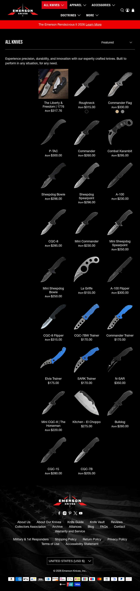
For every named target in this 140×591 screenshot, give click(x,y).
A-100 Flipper (119, 288)
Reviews (117, 522)
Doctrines (68, 15)
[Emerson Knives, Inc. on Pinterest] (70, 514)
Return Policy (92, 539)
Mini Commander (87, 241)
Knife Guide (75, 522)
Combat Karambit (120, 151)
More (90, 15)
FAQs (104, 527)
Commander (86, 151)
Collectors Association (30, 527)
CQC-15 (53, 469)
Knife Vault (97, 522)
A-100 (120, 194)
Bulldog (120, 422)
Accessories (101, 5)
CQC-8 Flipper (53, 335)
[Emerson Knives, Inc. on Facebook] (59, 514)
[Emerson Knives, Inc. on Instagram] (65, 514)
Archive (57, 527)
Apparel (76, 5)
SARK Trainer (87, 379)
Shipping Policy (65, 539)
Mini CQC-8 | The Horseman (53, 423)
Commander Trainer (120, 335)
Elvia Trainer (53, 379)
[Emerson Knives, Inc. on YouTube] (81, 514)
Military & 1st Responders (31, 539)
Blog (91, 527)
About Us (23, 522)
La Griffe (87, 288)
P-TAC (53, 151)
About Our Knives (49, 522)
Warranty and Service (70, 531)
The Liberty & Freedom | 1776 (53, 104)
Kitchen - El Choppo (87, 422)
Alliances (75, 527)
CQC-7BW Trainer (86, 335)
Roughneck (86, 103)
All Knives (52, 5)
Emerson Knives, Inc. (74, 570)
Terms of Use (50, 544)
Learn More (94, 24)
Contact (119, 527)
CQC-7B (87, 469)
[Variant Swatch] (86, 111)
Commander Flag (120, 103)
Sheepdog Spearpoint (86, 196)
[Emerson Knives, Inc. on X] (75, 514)
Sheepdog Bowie (53, 194)
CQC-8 (53, 241)
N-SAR (120, 379)
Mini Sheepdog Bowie (53, 290)
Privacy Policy (117, 539)
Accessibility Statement (82, 544)
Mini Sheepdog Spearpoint (119, 243)
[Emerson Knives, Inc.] (23, 10)
